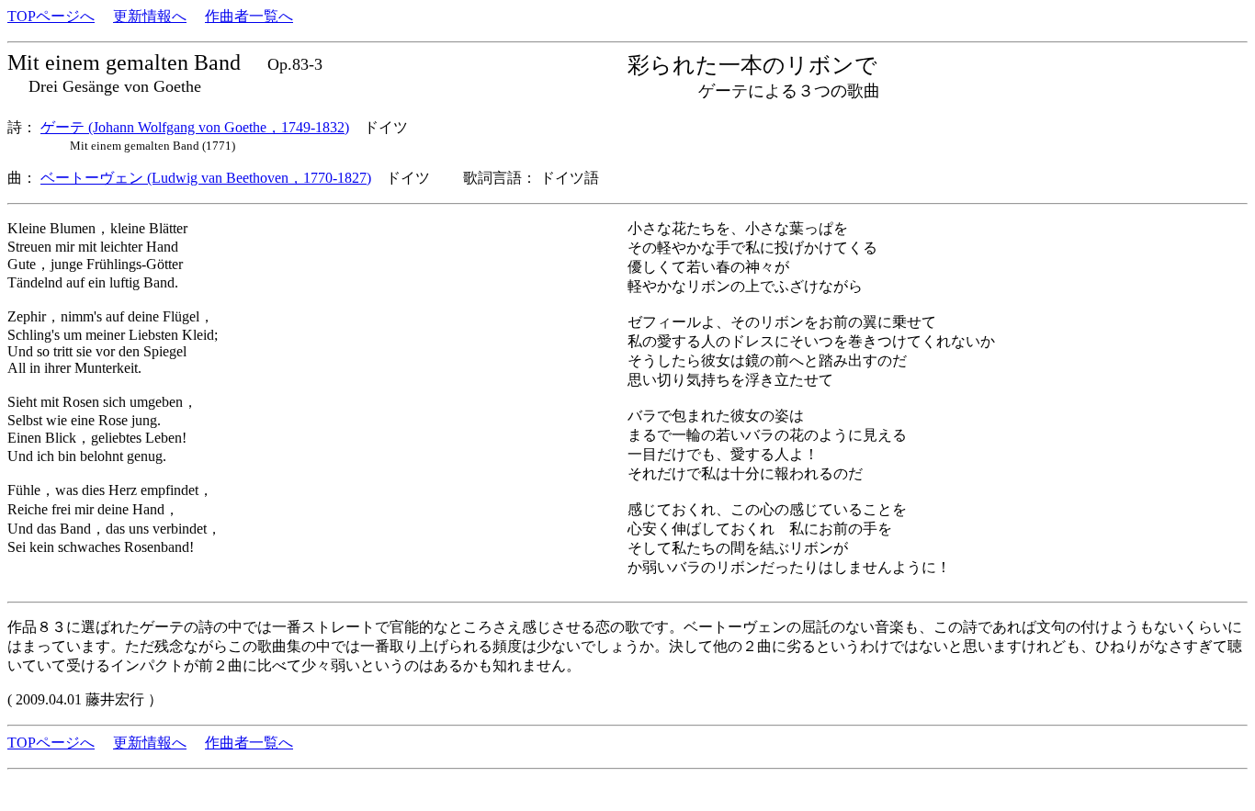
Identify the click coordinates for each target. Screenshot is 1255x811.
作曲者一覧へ (249, 16)
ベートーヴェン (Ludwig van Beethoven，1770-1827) (205, 178)
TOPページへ (51, 16)
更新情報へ (150, 16)
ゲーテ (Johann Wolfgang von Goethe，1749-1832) (194, 127)
